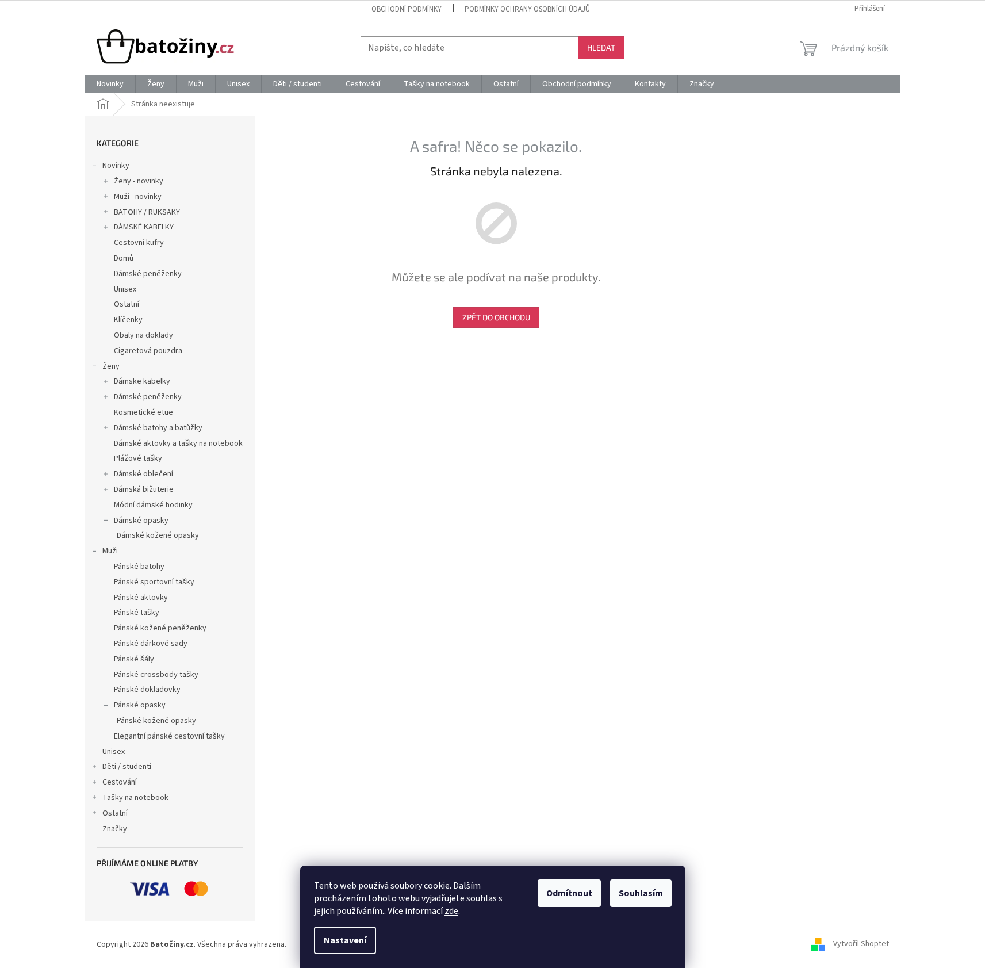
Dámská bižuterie (144, 489)
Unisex (125, 289)
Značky (114, 829)
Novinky (115, 165)
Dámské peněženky (148, 274)
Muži (110, 551)
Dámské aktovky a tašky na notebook (178, 443)
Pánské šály (134, 659)
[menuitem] (110, 84)
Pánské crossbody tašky (156, 674)
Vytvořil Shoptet (861, 944)
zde (451, 911)
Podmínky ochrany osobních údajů (527, 9)
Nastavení (345, 940)
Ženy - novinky (138, 181)
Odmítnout (569, 893)
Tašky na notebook (135, 798)
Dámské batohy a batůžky (158, 428)
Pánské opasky (140, 705)
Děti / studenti (126, 766)
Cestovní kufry (139, 242)
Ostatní (126, 304)
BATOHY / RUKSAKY (147, 212)
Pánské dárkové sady (150, 643)
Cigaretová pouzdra (148, 351)
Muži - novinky (138, 196)
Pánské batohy (139, 566)
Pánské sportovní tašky (154, 582)
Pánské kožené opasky (156, 720)
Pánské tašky (136, 612)
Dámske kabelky (142, 381)
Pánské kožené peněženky (160, 628)
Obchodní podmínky (406, 9)
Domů (123, 258)
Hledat (601, 47)
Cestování (119, 782)
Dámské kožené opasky (158, 535)
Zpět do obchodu (496, 317)
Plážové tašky (138, 458)
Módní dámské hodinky (153, 505)
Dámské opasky (141, 520)
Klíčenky (128, 320)
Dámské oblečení (143, 474)
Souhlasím (641, 893)
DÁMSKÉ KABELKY (144, 227)
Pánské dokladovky (147, 689)
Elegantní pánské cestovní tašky (169, 736)
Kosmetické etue (143, 412)
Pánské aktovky (141, 597)
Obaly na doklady (143, 335)
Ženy (111, 366)
